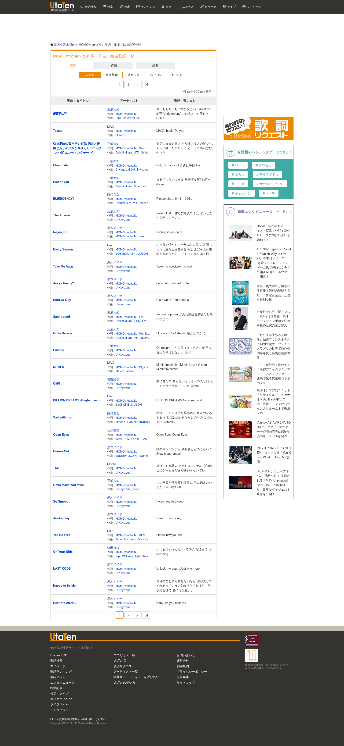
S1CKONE (123, 404)
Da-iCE (112, 245)
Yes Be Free (61, 535)
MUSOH (143, 253)
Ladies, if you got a (169, 232)
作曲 (114, 65)
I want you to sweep (169, 501)
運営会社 (183, 660)
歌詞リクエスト (124, 666)
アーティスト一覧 (125, 671)
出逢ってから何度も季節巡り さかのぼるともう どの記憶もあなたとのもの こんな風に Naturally (184, 417)
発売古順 (133, 75)
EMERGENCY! (63, 198)
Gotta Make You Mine (68, 485)
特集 (110, 6)
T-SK (137, 320)
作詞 (73, 65)
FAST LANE (149, 438)
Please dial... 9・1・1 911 (174, 198)
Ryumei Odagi (148, 455)
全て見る (282, 152)
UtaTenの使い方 (124, 682)
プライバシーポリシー (192, 671)
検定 (127, 6)
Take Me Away (63, 266)
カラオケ (210, 6)
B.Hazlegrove (145, 169)
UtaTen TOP (58, 655)
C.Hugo (121, 169)
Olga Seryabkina (150, 367)
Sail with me (62, 417)
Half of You (61, 182)
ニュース (188, 6)
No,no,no (59, 232)
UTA (118, 117)
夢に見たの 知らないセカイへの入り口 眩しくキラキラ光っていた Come (184, 383)
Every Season (63, 249)
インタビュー (59, 710)
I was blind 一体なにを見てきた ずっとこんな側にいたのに (184, 215)
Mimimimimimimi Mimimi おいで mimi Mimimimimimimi (182, 367)
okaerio (120, 135)
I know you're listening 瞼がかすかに (180, 333)
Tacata (57, 130)
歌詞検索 (90, 6)
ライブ (231, 6)
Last (147, 84)
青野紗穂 (113, 379)
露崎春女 (113, 194)
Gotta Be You (62, 333)
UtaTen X (119, 660)
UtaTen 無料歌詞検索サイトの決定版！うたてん (78, 719)
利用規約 (183, 666)
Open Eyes (61, 434)
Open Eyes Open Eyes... (173, 434)
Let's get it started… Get (173, 283)
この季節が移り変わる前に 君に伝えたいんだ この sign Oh (184, 485)
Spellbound (61, 316)
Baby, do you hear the (171, 603)
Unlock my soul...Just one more (178, 568)
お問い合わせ (186, 655)
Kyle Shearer (143, 556)
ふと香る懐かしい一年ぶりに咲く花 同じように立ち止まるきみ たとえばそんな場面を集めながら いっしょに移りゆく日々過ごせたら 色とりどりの (184, 249)
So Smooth (61, 501)
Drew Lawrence (148, 539)
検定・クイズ (59, 693)
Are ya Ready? (63, 283)
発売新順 (112, 75)
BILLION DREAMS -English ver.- (76, 400)
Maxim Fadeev (125, 371)
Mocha (111, 464)
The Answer (61, 215)
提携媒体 (183, 677)
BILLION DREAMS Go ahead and (179, 400)
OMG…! (58, 383)
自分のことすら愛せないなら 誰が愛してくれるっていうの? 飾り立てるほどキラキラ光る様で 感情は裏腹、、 (185, 585)
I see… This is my (168, 518)
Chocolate (60, 165)
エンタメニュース (62, 682)
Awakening (61, 518)
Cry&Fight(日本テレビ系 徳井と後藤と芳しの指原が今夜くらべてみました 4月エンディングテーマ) (77, 148)
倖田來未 (113, 548)
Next (137, 84)
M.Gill (131, 169)
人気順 (90, 75)
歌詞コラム (58, 677)
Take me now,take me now (174, 266)
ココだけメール (124, 655)
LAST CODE (62, 568)
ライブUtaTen (59, 704)
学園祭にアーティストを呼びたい (136, 677)
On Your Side (63, 551)
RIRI (110, 531)
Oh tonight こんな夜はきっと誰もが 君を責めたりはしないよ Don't (184, 350)
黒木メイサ (114, 228)
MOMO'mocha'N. (126, 113)
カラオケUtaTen (61, 699)
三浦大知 (113, 109)
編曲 (155, 65)
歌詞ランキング (61, 671)
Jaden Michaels (126, 539)
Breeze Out (61, 451)
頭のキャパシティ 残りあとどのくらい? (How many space (183, 451)
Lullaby (58, 350)
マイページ (58, 666)
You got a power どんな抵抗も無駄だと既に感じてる (184, 317)
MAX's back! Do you (170, 130)
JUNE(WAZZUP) (126, 455)
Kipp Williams (125, 556)
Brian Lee (140, 186)
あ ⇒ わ (155, 75)
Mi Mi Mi (59, 367)
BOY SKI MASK (126, 253)
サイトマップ (186, 682)
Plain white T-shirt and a (172, 300)
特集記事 (56, 688)
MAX (110, 126)
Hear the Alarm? (65, 603)
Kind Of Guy (62, 300)
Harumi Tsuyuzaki (138, 421)
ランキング (147, 6)
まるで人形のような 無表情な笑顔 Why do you (183, 182)
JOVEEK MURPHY (128, 438)
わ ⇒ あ (177, 75)
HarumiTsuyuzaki (127, 202)
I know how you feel (169, 535)
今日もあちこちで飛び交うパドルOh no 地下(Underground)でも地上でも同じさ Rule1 (183, 113)
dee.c (142, 236)
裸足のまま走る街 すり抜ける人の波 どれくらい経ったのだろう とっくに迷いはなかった (184, 148)
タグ (168, 6)
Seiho (145, 152)
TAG (56, 468)
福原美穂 (113, 430)
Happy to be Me (64, 585)
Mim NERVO (147, 333)
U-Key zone (123, 219)
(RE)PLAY (60, 113)
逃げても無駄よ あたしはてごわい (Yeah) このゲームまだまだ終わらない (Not (184, 468)
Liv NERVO (146, 316)
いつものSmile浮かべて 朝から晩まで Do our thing (184, 552)
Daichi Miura (131, 117)
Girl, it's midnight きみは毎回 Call (178, 165)
